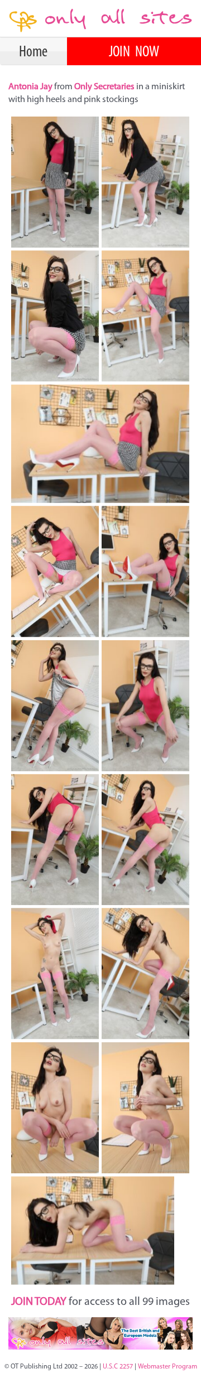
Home (33, 52)
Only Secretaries (104, 87)
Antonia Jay (31, 87)
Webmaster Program (167, 1366)
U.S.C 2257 (118, 1366)
